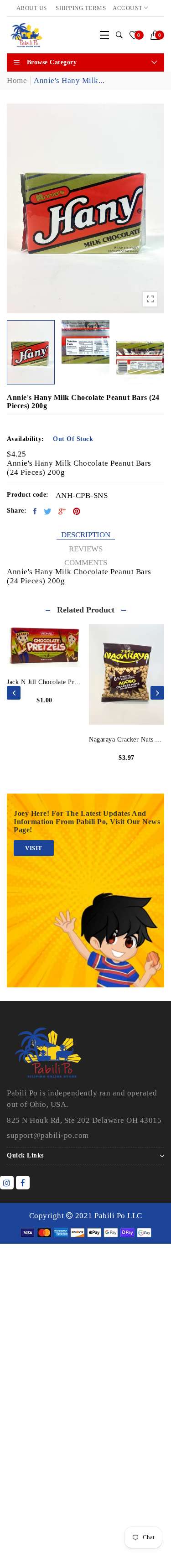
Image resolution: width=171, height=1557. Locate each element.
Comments (85, 562)
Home (17, 80)
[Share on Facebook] (35, 511)
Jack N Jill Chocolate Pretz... (44, 682)
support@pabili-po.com (48, 1135)
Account (128, 8)
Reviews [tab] (86, 549)
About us (31, 8)
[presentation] (14, 693)
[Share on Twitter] (48, 511)
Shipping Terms (81, 8)
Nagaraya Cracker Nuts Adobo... (126, 739)
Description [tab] (85, 534)
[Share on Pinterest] (77, 511)
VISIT (33, 848)
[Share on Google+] (62, 511)
